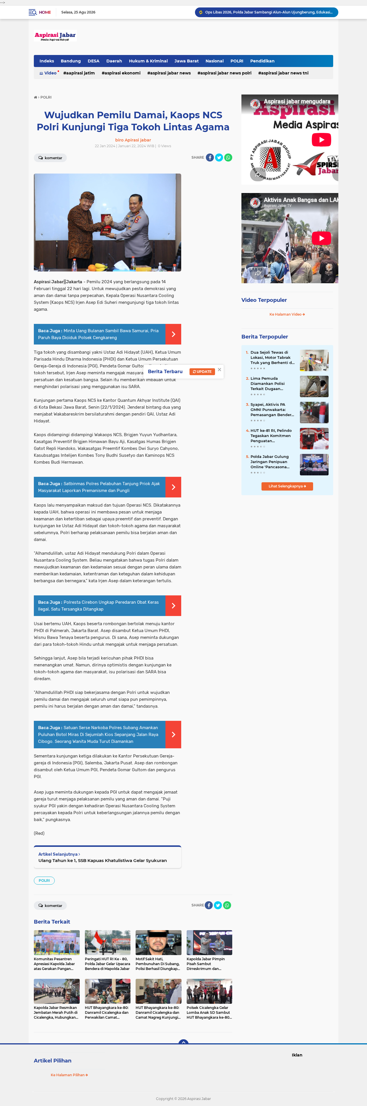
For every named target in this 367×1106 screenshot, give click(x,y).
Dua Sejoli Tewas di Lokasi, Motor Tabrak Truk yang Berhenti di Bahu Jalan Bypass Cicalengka (272, 357)
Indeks (47, 61)
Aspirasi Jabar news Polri (225, 73)
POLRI (237, 61)
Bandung (71, 61)
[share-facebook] (210, 157)
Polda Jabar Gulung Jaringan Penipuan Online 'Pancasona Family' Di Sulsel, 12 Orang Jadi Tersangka (272, 462)
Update (204, 371)
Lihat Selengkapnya (286, 486)
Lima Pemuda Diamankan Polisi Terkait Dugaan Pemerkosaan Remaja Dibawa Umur (272, 383)
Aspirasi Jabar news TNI (285, 73)
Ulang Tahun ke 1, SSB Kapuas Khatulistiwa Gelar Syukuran (102, 860)
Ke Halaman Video (286, 314)
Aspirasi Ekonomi (122, 73)
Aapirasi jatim (80, 73)
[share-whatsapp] (228, 157)
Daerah (114, 61)
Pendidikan (262, 61)
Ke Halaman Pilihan (68, 1075)
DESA (93, 61)
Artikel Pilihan (52, 1061)
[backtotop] (183, 1044)
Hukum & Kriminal (148, 61)
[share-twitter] (219, 157)
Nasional (215, 61)
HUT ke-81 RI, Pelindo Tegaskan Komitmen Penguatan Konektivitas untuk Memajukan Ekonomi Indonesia (271, 436)
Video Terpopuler (264, 300)
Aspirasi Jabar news (170, 73)
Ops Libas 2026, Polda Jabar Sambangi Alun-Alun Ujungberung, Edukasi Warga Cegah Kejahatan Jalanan (269, 12)
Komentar (53, 158)
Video (50, 73)
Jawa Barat (187, 61)
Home (45, 12)
